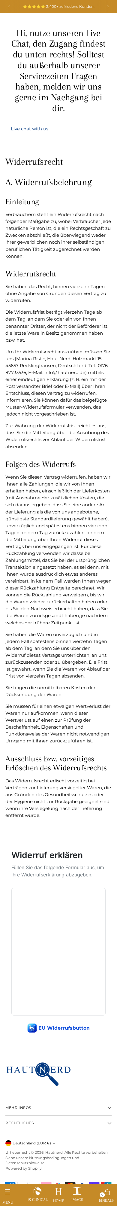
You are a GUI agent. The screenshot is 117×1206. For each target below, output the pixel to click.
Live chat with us (29, 129)
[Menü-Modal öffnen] (8, 1194)
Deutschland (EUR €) (32, 1143)
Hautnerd (54, 1152)
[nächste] (108, 6)
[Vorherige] (9, 6)
